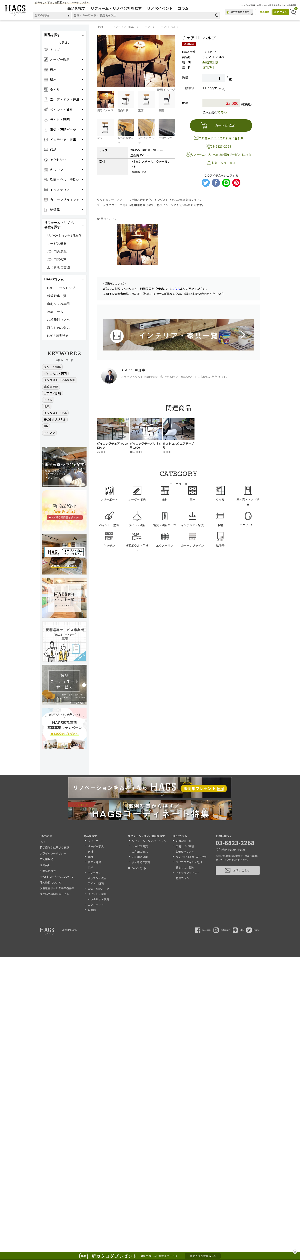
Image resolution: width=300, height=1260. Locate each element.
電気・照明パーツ (98, 889)
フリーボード (96, 841)
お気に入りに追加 (223, 163)
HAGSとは (46, 836)
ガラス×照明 (52, 393)
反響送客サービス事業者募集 (57, 888)
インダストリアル (55, 413)
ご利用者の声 (57, 259)
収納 (90, 867)
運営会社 (45, 865)
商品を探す (76, 8)
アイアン (49, 433)
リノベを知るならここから (192, 857)
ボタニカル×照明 (55, 373)
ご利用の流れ (57, 251)
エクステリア (96, 905)
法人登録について (50, 882)
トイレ (48, 400)
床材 (90, 851)
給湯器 (92, 910)
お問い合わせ (48, 871)
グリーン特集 (52, 367)
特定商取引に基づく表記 (54, 847)
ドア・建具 (94, 862)
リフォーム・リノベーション (149, 841)
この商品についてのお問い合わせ (221, 138)
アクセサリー (95, 873)
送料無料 (208, 67)
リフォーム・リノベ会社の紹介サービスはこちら (221, 154)
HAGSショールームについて (56, 876)
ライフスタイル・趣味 (189, 862)
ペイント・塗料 (97, 894)
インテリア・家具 (98, 899)
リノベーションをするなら (64, 235)
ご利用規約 (46, 859)
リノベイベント (160, 8)
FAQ (42, 842)
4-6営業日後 (210, 62)
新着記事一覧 (57, 295)
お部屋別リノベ (58, 319)
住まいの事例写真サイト (54, 894)
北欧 (47, 406)
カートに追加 (225, 125)
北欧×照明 (51, 387)
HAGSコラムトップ (61, 287)
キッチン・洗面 (97, 878)
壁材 (90, 857)
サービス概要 (57, 243)
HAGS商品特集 (58, 335)
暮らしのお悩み (58, 327)
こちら (222, 112)
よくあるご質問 (58, 267)
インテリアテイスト (188, 873)
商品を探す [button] (52, 35)
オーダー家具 (96, 846)
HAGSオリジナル (55, 419)
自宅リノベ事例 (58, 303)
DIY (46, 426)
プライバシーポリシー (53, 853)
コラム (183, 8)
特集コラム (55, 311)
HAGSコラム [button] (54, 279)
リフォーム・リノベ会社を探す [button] (59, 225)
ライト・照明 (96, 883)
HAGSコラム (179, 836)
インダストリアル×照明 (59, 380)
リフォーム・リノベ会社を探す (116, 8)
